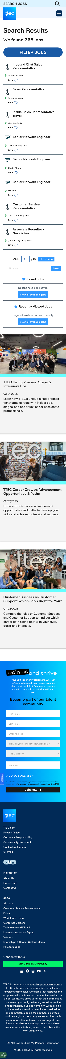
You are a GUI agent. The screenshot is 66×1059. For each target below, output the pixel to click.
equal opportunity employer (46, 984)
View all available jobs (33, 294)
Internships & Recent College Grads (24, 942)
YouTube (39, 971)
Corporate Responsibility (17, 837)
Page (15, 259)
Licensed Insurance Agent (18, 932)
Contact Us (9, 887)
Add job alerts (18, 775)
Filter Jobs (33, 52)
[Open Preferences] (3, 1055)
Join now (31, 790)
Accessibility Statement (17, 842)
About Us (8, 878)
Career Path (10, 883)
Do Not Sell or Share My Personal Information (33, 1043)
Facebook (27, 971)
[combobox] (33, 753)
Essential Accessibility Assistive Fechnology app (9, 862)
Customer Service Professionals (21, 908)
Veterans (8, 937)
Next (56, 268)
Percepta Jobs (11, 947)
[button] (36, 80)
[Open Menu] (59, 13)
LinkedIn (21, 971)
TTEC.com (9, 827)
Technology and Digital (16, 927)
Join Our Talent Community (33, 963)
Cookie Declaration (14, 847)
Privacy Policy (11, 832)
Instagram (33, 971)
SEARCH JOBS (15, 4)
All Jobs (8, 903)
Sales (6, 913)
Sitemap (8, 851)
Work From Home (13, 918)
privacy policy (11, 784)
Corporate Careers (14, 922)
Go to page (46, 259)
